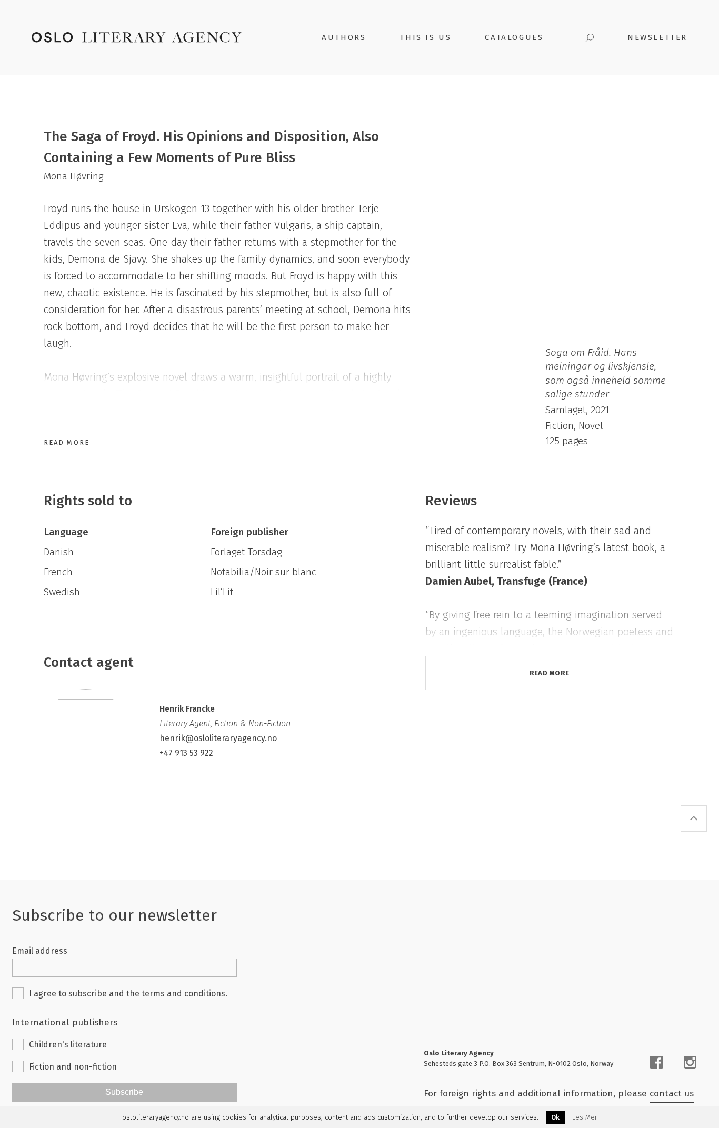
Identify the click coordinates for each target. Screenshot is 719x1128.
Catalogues (514, 37)
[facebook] (656, 1062)
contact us (672, 1093)
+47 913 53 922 (186, 753)
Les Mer (584, 1117)
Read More (66, 442)
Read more (550, 673)
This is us (425, 37)
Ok (555, 1117)
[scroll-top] (694, 818)
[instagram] (690, 1062)
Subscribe (124, 1091)
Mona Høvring (73, 176)
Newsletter (657, 37)
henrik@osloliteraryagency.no (218, 738)
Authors (344, 37)
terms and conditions (183, 994)
